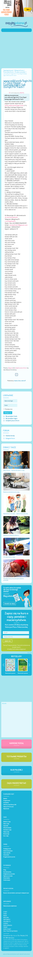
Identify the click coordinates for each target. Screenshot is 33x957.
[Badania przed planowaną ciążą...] (16, 481)
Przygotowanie (6, 800)
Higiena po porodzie (7, 876)
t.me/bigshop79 (10, 221)
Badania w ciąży (7, 821)
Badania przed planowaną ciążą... (11, 492)
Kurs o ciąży (7, 929)
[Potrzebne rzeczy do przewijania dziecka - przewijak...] (16, 568)
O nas (5, 914)
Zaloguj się (7, 412)
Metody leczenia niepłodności (10, 906)
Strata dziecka (6, 878)
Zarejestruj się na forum (12, 420)
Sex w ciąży (6, 836)
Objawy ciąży (6, 832)
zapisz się (8, 641)
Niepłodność (6, 808)
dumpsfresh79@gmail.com (18, 225)
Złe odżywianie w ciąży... (9, 557)
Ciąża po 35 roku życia (8, 806)
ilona (19, 380)
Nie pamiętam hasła (11, 416)
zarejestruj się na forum (21, 368)
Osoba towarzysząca (8, 851)
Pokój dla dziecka (7, 827)
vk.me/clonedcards (11, 217)
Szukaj (5, 923)
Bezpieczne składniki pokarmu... (11, 535)
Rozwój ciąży (6, 834)
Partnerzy (6, 919)
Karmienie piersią (7, 872)
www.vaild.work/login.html (14, 105)
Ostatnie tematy (10, 436)
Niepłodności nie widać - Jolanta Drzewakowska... (16, 513)
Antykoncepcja (6, 880)
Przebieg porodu (7, 848)
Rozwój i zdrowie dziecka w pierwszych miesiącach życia (16, 893)
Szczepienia (6, 802)
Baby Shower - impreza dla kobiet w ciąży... (14, 470)
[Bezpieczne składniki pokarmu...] (16, 524)
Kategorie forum (10, 438)
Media (5, 915)
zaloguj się (10, 368)
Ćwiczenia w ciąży (7, 829)
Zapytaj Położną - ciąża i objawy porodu (16, 24)
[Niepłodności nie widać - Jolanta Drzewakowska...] (16, 503)
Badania (5, 798)
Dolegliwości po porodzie (9, 874)
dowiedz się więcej (9, 604)
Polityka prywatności (10, 931)
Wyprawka (5, 825)
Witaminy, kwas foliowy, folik (9, 804)
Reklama (6, 917)
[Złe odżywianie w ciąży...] (16, 546)
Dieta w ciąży (6, 823)
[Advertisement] (16, 49)
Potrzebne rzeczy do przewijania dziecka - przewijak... (13, 579)
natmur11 (23, 380)
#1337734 (22, 92)
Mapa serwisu (7, 925)
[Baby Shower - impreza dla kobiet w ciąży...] (16, 460)
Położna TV (6, 921)
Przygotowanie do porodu (9, 857)
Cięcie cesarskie (6, 853)
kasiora (16, 380)
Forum (5, 927)
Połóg (4, 870)
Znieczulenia (6, 855)
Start (5, 912)
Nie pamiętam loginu (11, 418)
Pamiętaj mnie (8, 409)
